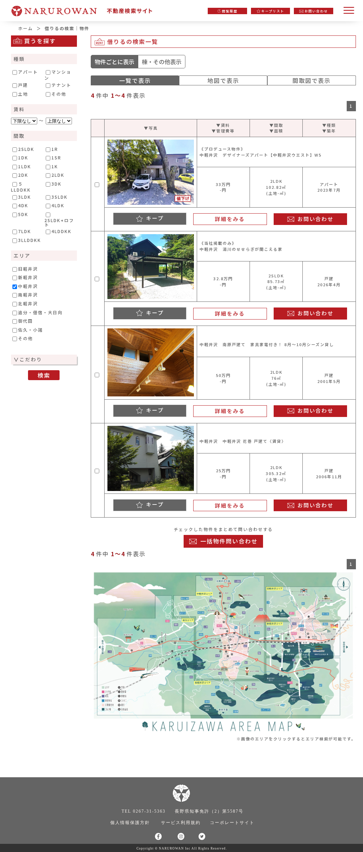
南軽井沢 (28, 295)
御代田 (25, 321)
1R (54, 149)
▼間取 (276, 125)
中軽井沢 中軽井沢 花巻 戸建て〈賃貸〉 (243, 441)
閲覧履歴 (230, 11)
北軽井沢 (28, 303)
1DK (23, 157)
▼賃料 (223, 125)
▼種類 (329, 125)
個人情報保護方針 (130, 822)
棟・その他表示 (162, 61)
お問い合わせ (316, 11)
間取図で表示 (311, 80)
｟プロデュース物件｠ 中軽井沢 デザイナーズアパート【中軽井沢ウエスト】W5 (261, 152)
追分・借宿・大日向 (40, 312)
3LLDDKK (29, 240)
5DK (23, 214)
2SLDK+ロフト (59, 222)
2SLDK (26, 149)
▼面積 (276, 131)
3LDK (24, 197)
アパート (28, 72)
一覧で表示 (135, 80)
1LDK (24, 166)
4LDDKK (61, 231)
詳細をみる (230, 218)
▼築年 (329, 131)
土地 (23, 94)
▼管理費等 (223, 131)
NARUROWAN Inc (174, 848)
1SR (56, 157)
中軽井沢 (28, 286)
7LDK (24, 231)
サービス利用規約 (181, 822)
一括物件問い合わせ (229, 541)
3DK (56, 184)
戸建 (23, 85)
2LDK (58, 175)
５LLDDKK (21, 186)
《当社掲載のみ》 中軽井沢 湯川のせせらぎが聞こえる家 (241, 246)
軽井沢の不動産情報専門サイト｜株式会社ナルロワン (85, 9)
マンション (57, 74)
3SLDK (59, 197)
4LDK (58, 205)
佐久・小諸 (30, 330)
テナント (61, 85)
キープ (155, 218)
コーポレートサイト (232, 822)
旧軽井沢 (28, 269)
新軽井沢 (28, 277)
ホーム (25, 28)
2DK (23, 175)
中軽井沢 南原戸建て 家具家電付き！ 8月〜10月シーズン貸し (267, 344)
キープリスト (272, 11)
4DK (23, 205)
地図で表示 (223, 80)
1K (54, 166)
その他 (58, 94)
